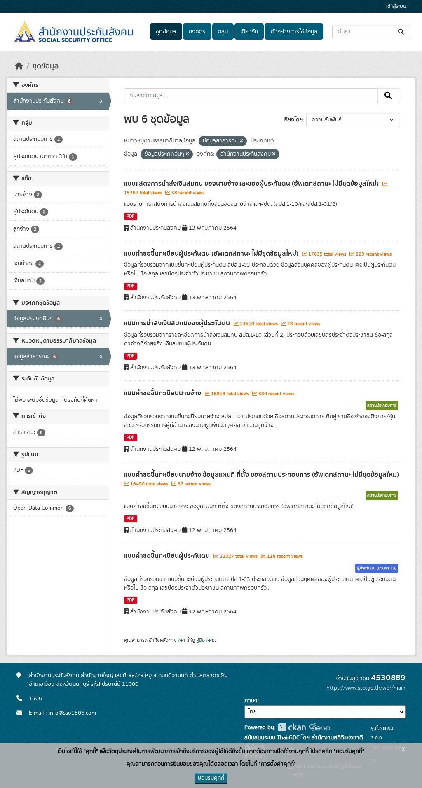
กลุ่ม (223, 32)
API (181, 640)
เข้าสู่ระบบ (396, 6)
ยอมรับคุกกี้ (211, 778)
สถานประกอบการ (381, 405)
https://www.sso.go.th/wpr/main (366, 688)
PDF (130, 216)
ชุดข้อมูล (166, 32)
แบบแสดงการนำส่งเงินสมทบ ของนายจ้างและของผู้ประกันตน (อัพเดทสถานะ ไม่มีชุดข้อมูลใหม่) (252, 183)
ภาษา (251, 701)
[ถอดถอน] (241, 141)
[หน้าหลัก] (19, 66)
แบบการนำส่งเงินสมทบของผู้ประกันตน (178, 323)
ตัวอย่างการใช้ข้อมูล (294, 32)
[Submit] (401, 32)
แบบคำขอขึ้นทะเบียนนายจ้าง (163, 393)
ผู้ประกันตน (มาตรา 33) (376, 568)
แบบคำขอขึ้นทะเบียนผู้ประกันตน (167, 555)
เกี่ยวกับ (249, 32)
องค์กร (197, 32)
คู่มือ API (204, 640)
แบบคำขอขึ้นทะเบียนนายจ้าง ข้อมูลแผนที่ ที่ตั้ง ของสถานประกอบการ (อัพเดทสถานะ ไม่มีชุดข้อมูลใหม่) (261, 474)
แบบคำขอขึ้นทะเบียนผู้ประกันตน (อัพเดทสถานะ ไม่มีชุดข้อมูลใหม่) (212, 253)
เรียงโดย (293, 120)
